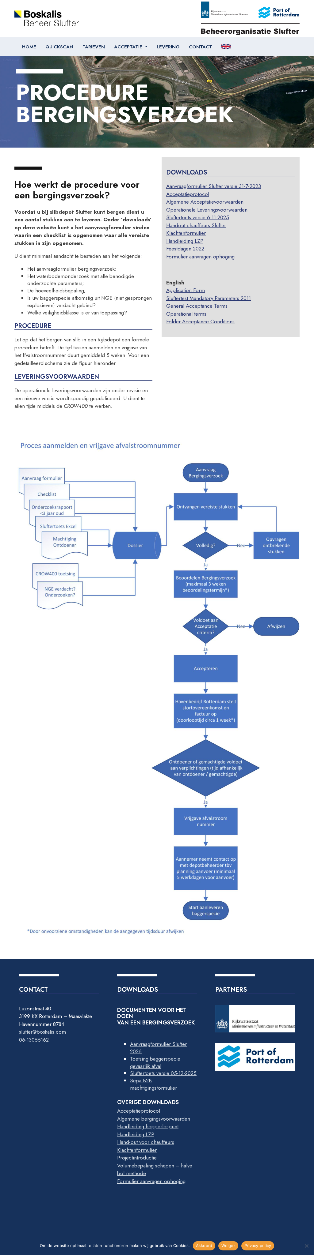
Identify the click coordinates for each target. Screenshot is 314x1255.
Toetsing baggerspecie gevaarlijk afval (155, 1062)
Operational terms (186, 314)
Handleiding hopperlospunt (147, 1126)
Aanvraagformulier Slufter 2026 (158, 1047)
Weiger (228, 1245)
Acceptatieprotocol (187, 194)
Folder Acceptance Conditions (200, 321)
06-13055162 (34, 1039)
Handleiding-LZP (135, 1134)
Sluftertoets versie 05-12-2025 (163, 1073)
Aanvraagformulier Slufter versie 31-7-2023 (213, 186)
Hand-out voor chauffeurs (145, 1142)
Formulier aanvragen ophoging (200, 256)
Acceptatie (129, 46)
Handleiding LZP (184, 241)
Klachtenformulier (186, 233)
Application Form (185, 290)
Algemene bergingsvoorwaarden (153, 1118)
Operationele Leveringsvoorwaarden (206, 209)
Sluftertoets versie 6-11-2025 (197, 217)
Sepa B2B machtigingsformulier (153, 1084)
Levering (168, 46)
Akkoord (204, 1245)
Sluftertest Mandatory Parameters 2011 (208, 298)
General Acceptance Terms (197, 306)
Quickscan (59, 46)
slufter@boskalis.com (42, 1031)
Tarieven (93, 46)
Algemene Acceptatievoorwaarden (204, 201)
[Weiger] (306, 1246)
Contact (200, 46)
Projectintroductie (137, 1157)
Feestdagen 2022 (185, 248)
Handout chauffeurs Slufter (196, 225)
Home (29, 46)
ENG (226, 46)
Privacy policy (257, 1245)
